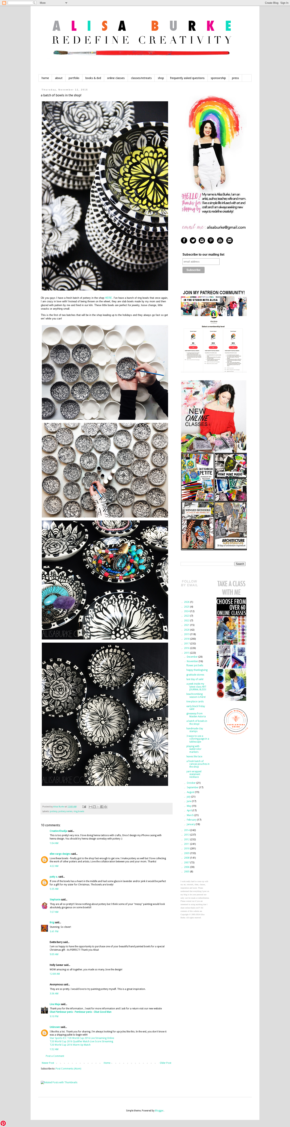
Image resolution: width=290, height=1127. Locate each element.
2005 (187, 871)
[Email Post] (84, 806)
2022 (187, 620)
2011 (187, 844)
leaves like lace (194, 756)
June (189, 801)
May (189, 806)
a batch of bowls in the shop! (196, 722)
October (191, 783)
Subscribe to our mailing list (203, 254)
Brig (52, 922)
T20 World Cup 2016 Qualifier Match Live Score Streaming (81, 1041)
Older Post (165, 1063)
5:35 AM (54, 889)
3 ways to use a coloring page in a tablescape (197, 739)
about (59, 78)
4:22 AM (54, 866)
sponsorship (218, 78)
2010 (187, 848)
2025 (187, 606)
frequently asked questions (187, 78)
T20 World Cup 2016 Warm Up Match (70, 1044)
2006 (187, 867)
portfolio (74, 78)
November (193, 661)
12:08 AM (55, 974)
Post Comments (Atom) (68, 1068)
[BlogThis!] (94, 807)
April (189, 810)
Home (107, 1063)
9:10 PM (54, 1016)
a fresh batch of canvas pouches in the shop (198, 764)
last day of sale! (194, 679)
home (45, 78)
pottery (53, 811)
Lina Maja (55, 1004)
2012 (187, 839)
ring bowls (79, 811)
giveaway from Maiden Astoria (196, 715)
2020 (187, 629)
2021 (187, 625)
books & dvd (93, 78)
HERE (108, 297)
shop (161, 78)
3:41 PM (54, 931)
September (193, 787)
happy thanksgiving (197, 670)
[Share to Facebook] (102, 807)
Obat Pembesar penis (61, 1012)
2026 (187, 602)
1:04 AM (54, 843)
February (192, 819)
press (235, 78)
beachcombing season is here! (196, 695)
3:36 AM (54, 993)
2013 (187, 834)
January (191, 824)
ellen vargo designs (60, 853)
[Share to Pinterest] (106, 807)
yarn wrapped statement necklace (193, 774)
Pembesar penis (83, 1012)
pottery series (65, 811)
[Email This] (91, 807)
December (192, 656)
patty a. (54, 876)
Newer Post (48, 1063)
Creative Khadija (58, 831)
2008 (187, 857)
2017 (187, 643)
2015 (187, 652)
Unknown (55, 1027)
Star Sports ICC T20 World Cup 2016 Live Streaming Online (82, 1038)
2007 (187, 862)
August (191, 792)
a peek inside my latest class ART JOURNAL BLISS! (196, 686)
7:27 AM (54, 912)
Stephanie (55, 899)
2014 (187, 830)
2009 (187, 853)
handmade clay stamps (194, 730)
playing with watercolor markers (193, 749)
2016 (187, 648)
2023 (187, 615)
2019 (187, 634)
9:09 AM (54, 954)
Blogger (159, 1110)
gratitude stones (195, 674)
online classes (116, 78)
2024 (187, 611)
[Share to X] (98, 807)
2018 (187, 638)
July (189, 796)
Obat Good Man (102, 1012)
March (190, 815)
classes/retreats (141, 78)
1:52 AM (54, 1049)
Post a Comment (55, 1056)
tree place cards (195, 701)
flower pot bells (194, 665)
